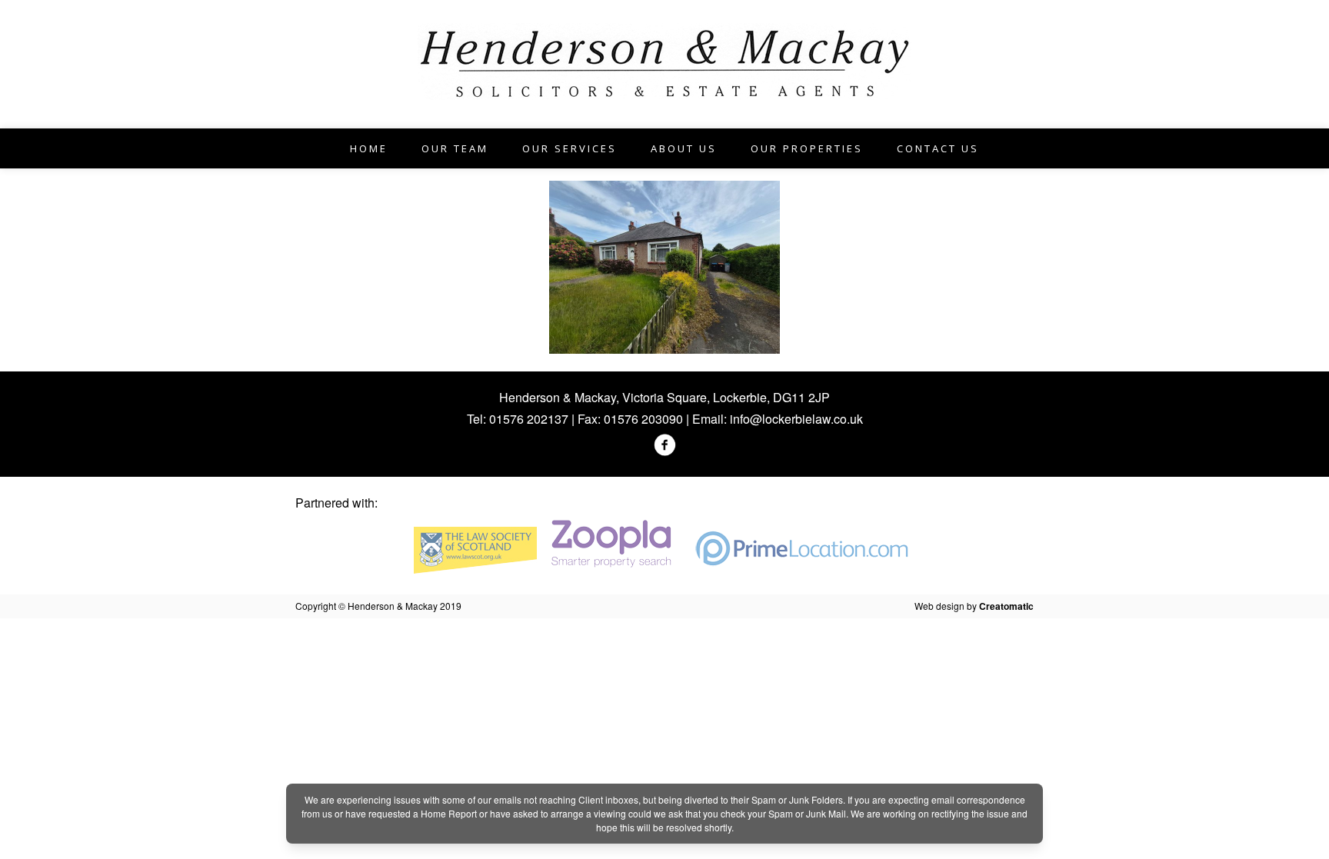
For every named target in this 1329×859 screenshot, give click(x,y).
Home (369, 148)
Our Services (569, 148)
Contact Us (938, 148)
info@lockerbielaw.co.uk (796, 419)
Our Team (454, 148)
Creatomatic (1006, 606)
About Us (684, 148)
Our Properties (807, 148)
